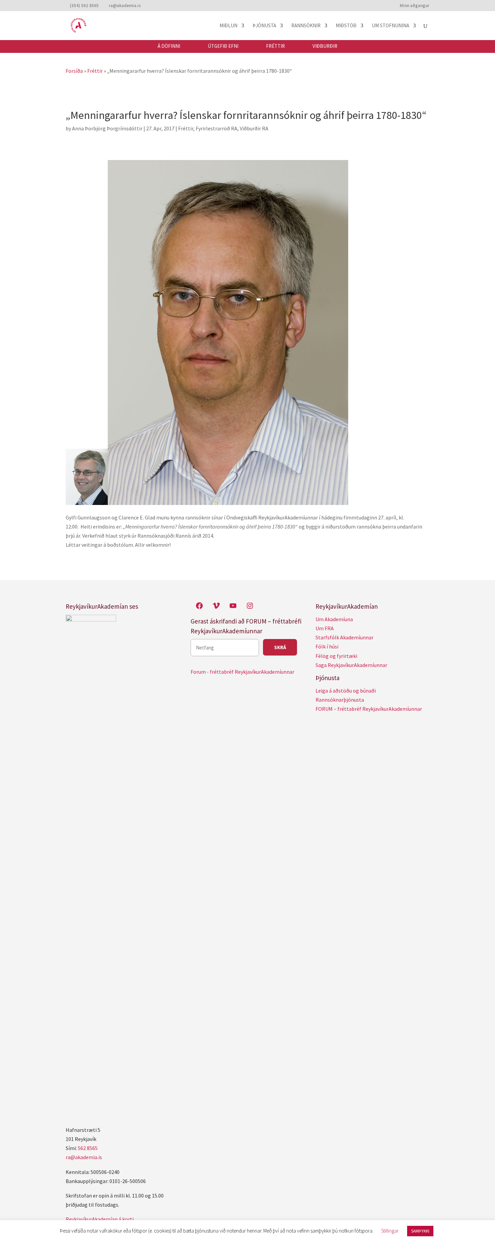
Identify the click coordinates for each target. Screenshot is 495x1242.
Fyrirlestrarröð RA (216, 128)
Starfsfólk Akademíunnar (344, 637)
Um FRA (325, 628)
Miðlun (228, 26)
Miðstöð (346, 26)
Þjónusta (264, 26)
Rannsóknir (306, 26)
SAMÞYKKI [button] (420, 1231)
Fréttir (275, 46)
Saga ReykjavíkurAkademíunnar (351, 665)
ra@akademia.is (84, 1157)
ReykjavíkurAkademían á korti (100, 1219)
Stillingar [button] (390, 1231)
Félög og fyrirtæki (336, 655)
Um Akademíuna (334, 619)
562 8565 (88, 1148)
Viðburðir (324, 46)
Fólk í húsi (327, 646)
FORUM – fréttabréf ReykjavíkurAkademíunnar (369, 708)
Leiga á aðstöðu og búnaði (346, 690)
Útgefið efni (223, 46)
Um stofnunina (390, 26)
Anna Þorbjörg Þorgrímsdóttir (107, 128)
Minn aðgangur (414, 5)
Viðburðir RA (254, 128)
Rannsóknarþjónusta (340, 699)
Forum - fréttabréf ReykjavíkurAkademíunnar (242, 671)
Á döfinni (169, 46)
